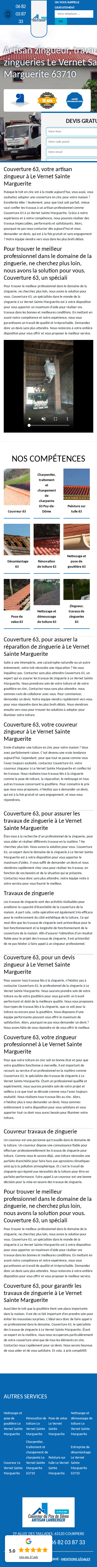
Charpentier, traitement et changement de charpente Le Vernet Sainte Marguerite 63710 (37, 1457)
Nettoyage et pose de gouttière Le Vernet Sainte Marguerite (13, 1423)
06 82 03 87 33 (21, 14)
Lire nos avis (28, 1557)
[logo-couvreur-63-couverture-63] (39, 18)
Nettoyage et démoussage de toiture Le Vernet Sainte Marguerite (82, 1423)
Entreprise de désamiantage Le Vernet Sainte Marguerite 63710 (81, 1460)
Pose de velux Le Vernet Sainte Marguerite (57, 1426)
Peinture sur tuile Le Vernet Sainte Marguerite (58, 1465)
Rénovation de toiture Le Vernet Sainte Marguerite (36, 1426)
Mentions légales (75, 1559)
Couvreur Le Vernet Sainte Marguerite (13, 1468)
